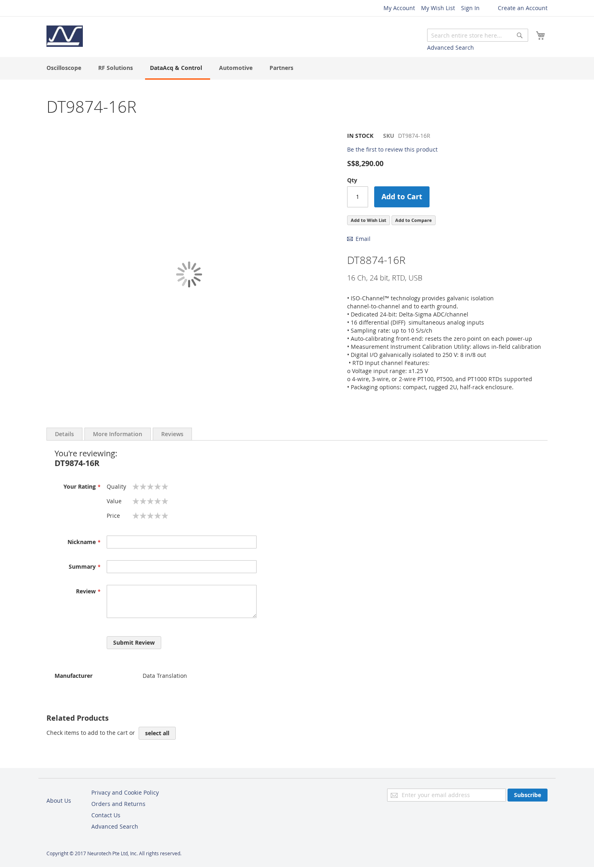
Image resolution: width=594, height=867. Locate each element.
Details (64, 434)
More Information (117, 434)
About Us (58, 800)
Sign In (470, 8)
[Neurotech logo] (64, 36)
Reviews (172, 434)
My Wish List (438, 8)
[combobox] (477, 35)
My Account (399, 8)
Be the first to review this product (392, 149)
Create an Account (523, 8)
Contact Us (105, 815)
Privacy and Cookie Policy (125, 792)
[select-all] (157, 733)
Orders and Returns (118, 804)
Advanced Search (450, 47)
